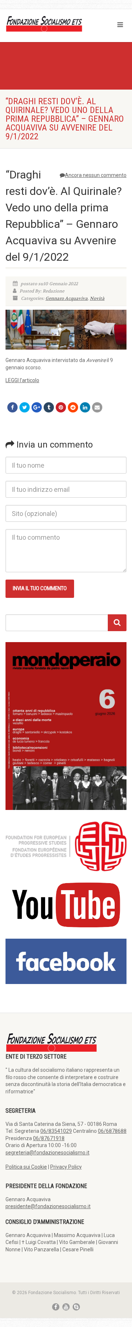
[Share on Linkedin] (85, 407)
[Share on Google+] (37, 407)
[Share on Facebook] (12, 407)
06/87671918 (49, 1138)
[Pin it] (61, 407)
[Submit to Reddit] (73, 407)
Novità (97, 298)
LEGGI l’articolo (22, 380)
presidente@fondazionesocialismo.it (48, 1206)
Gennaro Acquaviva (66, 298)
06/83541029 (56, 1131)
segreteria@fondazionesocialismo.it (47, 1153)
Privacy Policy (66, 1167)
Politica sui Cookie (26, 1167)
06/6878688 (112, 1131)
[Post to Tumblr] (49, 407)
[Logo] (44, 23)
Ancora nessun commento (95, 175)
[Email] (97, 407)
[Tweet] (24, 407)
